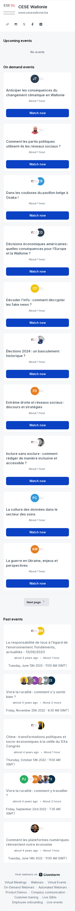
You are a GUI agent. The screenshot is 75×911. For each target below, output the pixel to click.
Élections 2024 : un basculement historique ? (32, 353)
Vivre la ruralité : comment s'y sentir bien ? (36, 694)
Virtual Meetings (16, 882)
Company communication (48, 892)
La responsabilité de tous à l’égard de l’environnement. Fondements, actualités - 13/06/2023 (37, 647)
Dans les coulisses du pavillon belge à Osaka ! (37, 195)
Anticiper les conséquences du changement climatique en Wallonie (35, 92)
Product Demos (16, 892)
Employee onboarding (27, 902)
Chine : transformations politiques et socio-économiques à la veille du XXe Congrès (37, 741)
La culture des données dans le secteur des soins (32, 511)
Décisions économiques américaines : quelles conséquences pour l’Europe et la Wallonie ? (37, 248)
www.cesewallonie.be (33, 12)
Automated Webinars (53, 887)
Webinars (37, 882)
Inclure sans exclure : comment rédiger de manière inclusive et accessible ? (32, 458)
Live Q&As (49, 897)
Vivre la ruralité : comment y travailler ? (37, 793)
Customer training (26, 897)
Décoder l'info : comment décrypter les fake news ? (35, 302)
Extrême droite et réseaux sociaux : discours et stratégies (35, 404)
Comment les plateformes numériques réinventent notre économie (37, 842)
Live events (55, 902)
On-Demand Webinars (19, 887)
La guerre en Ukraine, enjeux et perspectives (32, 563)
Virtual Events (57, 882)
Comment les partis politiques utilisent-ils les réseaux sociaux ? (33, 143)
